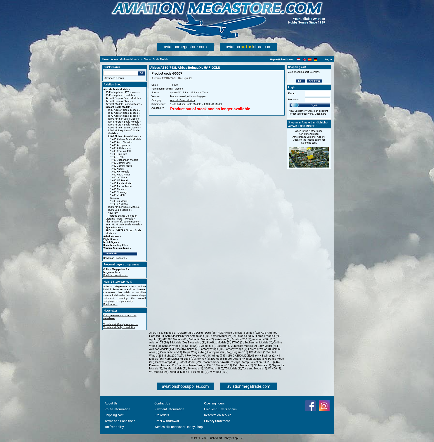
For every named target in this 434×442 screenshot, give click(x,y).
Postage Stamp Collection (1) (248, 362)
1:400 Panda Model (121, 183)
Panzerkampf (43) (166, 362)
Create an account (317, 110)
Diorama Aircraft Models (119, 218)
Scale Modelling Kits (115, 245)
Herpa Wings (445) (194, 352)
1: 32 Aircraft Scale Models (123, 110)
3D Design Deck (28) (204, 332)
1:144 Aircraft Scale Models (123, 121)
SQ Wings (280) (213, 368)
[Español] (309, 59)
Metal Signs (110, 242)
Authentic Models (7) (201, 339)
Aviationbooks (111, 236)
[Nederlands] (298, 59)
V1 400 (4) (274, 368)
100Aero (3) (183, 332)
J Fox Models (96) (195, 355)
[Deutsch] (315, 59)
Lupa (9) (189, 358)
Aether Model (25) (221, 336)
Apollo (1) (155, 339)
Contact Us (162, 403)
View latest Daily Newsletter (119, 327)
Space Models (114, 227)
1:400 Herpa (117, 168)
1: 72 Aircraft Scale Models (123, 115)
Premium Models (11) (162, 365)
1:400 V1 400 (117, 195)
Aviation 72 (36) (159, 342)
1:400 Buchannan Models (124, 159)
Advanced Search (114, 78)
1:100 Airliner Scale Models (123, 118)
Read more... (110, 304)
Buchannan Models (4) (258, 342)
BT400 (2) (237, 342)
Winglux (114, 198)
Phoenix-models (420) (215, 362)
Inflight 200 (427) (172, 355)
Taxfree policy (114, 427)
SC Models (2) (262, 365)
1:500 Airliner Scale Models (123, 207)
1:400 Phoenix (118, 189)
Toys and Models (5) (254, 368)
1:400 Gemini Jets (120, 162)
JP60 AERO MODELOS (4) (243, 355)
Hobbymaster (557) (219, 352)
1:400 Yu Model (118, 201)
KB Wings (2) (268, 355)
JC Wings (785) (217, 355)
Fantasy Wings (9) (236, 349)
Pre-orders (161, 415)
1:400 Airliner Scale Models (123, 136)
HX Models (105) (259, 352)
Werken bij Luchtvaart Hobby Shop (178, 427)
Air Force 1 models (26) (266, 336)
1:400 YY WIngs (119, 204)
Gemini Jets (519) (171, 352)
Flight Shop (109, 239)
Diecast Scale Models (118, 107)
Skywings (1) (195, 368)
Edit (300, 80)
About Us (111, 403)
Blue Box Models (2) (218, 342)
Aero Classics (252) (177, 336)
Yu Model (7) (200, 371)
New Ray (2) (202, 358)
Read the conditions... (115, 275)
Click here (320, 113)
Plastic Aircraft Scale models (122, 221)
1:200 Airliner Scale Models (123, 127)
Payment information (169, 409)
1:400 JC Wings (118, 177)
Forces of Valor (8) (259, 349)
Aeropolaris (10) (200, 336)
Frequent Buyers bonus (220, 409)
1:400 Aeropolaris (120, 145)
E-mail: (292, 93)
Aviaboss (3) (222, 339)
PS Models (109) (222, 365)
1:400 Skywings (118, 192)
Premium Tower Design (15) (194, 365)
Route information (117, 409)
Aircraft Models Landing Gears (123, 104)
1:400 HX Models (119, 171)
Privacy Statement (217, 421)
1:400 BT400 (117, 157)
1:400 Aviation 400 (120, 151)
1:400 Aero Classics (121, 142)
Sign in (314, 105)
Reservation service (217, 415)
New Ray (113, 212)
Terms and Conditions (120, 421)
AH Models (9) (242, 336)
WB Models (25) (158, 371)
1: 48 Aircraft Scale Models (123, 112)
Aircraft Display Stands (119, 101)
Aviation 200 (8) (241, 339)
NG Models (176, 88)
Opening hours (214, 403)
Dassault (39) (225, 345)
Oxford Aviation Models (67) (250, 358)
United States (286, 59)
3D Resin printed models (119, 95)
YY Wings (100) (218, 371)
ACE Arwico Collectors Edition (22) (239, 332)
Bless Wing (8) (196, 342)
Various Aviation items (116, 248)
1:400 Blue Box (118, 154)
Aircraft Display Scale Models (122, 98)
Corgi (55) (191, 345)
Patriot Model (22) (190, 362)
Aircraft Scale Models (115, 89)
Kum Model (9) (174, 358)
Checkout (314, 80)
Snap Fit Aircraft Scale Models (123, 224)
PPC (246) (273, 362)
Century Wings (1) (173, 345)
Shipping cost (114, 415)
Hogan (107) (240, 352)
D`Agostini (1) (206, 345)
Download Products (114, 258)
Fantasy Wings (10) (212, 349)
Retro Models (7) (243, 365)
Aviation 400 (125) (263, 339)
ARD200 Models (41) (174, 339)
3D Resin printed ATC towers (122, 92)
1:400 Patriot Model (121, 186)
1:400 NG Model (119, 180)
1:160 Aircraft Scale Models (123, 124)
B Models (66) (178, 342)
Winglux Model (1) (181, 371)
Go (141, 73)
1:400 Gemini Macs (121, 165)
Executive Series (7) (186, 349)
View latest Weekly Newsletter (120, 324)
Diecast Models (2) (245, 345)
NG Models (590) (221, 358)
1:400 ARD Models (120, 148)
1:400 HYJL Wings (120, 174)
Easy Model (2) (267, 345)
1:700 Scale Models (119, 209)
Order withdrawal (166, 421)
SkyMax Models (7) (174, 368)
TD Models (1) (232, 368)
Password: (294, 99)
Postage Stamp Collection (122, 215)
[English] (304, 59)
